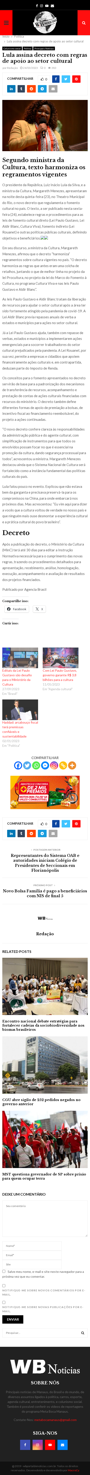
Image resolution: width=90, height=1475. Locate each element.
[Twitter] (27, 765)
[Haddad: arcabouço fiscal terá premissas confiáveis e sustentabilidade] (20, 709)
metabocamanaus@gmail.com (55, 1420)
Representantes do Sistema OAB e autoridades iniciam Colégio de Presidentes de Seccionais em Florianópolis (45, 863)
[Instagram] (54, 765)
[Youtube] (50, 1445)
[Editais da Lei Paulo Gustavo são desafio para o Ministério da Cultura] (20, 658)
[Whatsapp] (36, 765)
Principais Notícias (44, 48)
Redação (12, 68)
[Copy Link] (63, 765)
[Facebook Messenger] (45, 765)
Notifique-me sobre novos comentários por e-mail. (43, 1292)
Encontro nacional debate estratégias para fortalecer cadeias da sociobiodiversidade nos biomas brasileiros (43, 1025)
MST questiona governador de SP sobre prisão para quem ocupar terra (44, 1176)
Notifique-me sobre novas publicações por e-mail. (43, 1309)
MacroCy (73, 1470)
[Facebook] (18, 765)
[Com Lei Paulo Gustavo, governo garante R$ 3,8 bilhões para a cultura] (60, 658)
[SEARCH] (83, 1333)
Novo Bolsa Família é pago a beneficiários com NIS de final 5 (45, 893)
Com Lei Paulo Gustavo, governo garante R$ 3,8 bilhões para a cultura (60, 675)
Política (27, 48)
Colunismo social (12, 48)
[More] (72, 765)
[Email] (62, 1445)
